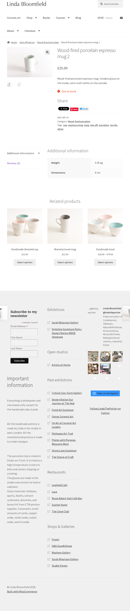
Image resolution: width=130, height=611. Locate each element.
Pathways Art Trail (62, 433)
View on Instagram (107, 393)
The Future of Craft (63, 457)
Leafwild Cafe (59, 485)
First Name (16, 337)
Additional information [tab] (20, 153)
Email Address (19, 326)
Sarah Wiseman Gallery (65, 322)
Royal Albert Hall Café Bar (67, 498)
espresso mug (75, 125)
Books (46, 17)
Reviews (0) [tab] (13, 163)
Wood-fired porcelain (48, 42)
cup (65, 125)
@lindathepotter (111, 312)
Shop (29, 17)
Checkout (30, 30)
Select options (24, 262)
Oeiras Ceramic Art (62, 416)
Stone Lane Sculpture (64, 450)
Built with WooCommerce (22, 591)
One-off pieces (27, 42)
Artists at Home (61, 365)
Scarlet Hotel (59, 504)
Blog (78, 17)
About (10, 30)
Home (14, 42)
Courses (60, 17)
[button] (47, 52)
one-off (94, 125)
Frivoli (55, 539)
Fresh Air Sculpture (63, 410)
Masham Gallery (61, 552)
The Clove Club (60, 511)
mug (86, 125)
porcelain (104, 125)
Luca (54, 491)
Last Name (16, 348)
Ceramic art (14, 17)
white (60, 129)
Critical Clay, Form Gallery (67, 393)
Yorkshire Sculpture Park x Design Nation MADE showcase (67, 332)
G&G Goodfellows (62, 546)
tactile (113, 125)
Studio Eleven (60, 565)
